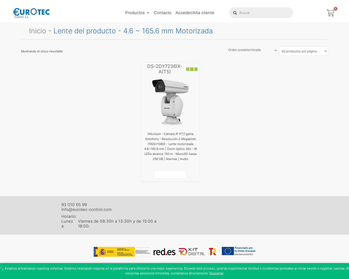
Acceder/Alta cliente (195, 12)
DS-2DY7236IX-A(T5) (164, 69)
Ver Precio (170, 174)
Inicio (37, 30)
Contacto (162, 12)
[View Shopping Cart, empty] (330, 13)
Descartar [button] (216, 273)
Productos (135, 12)
